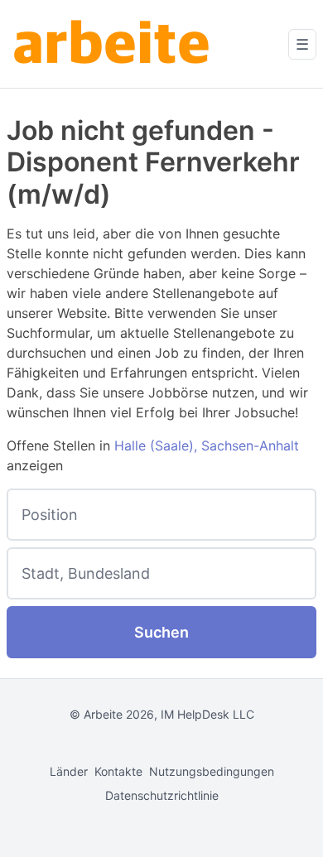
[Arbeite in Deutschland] (114, 44)
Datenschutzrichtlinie (162, 795)
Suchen (161, 632)
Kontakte (118, 771)
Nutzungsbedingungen (211, 771)
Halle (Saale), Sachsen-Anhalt (206, 445)
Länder (69, 771)
